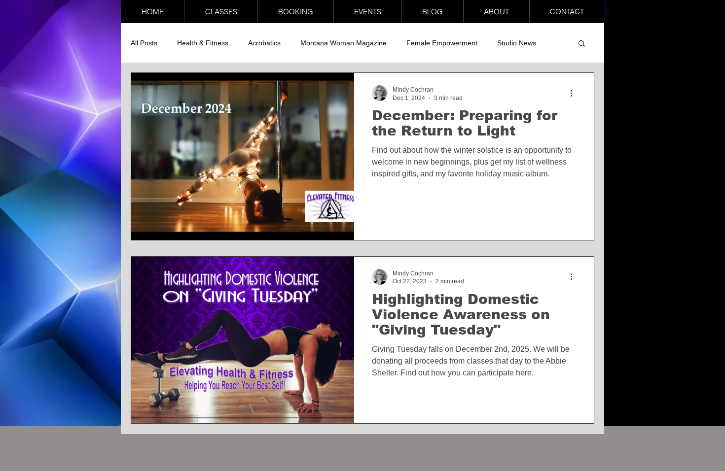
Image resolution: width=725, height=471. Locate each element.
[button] (220, 11)
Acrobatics (264, 43)
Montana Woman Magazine (343, 43)
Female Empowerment (441, 43)
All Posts (144, 43)
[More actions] (574, 93)
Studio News (516, 43)
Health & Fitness (202, 43)
